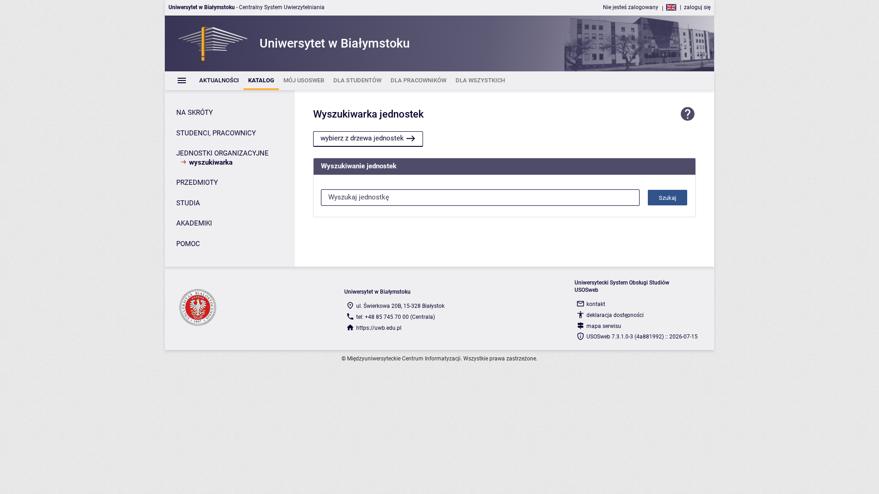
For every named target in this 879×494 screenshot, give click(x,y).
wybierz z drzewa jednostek (362, 138)
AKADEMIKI (194, 223)
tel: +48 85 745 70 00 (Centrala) (395, 317)
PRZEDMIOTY (197, 182)
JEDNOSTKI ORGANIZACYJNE (222, 153)
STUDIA (188, 203)
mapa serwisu (603, 326)
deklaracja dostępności (615, 315)
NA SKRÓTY (194, 112)
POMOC (188, 244)
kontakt (595, 304)
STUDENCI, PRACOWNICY (216, 133)
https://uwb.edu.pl (379, 328)
